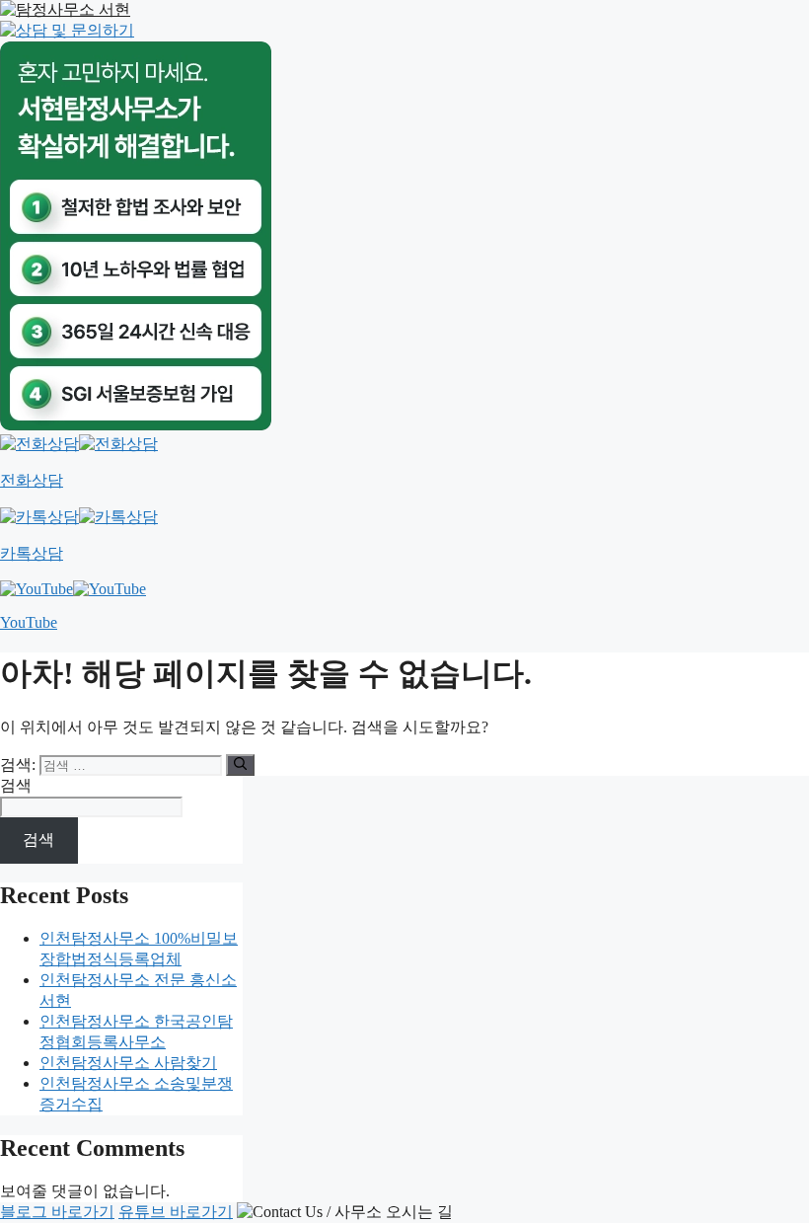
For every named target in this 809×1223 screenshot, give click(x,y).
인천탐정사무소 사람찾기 (128, 1062)
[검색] (240, 765)
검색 (16, 785)
